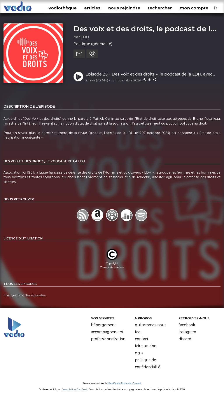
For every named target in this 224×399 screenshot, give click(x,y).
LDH (85, 37)
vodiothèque (63, 8)
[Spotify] (141, 221)
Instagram (187, 332)
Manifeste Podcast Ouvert (124, 383)
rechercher (160, 8)
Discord (185, 339)
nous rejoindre (124, 8)
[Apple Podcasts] (112, 221)
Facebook (187, 325)
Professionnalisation (108, 339)
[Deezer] (127, 221)
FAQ (138, 332)
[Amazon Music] (97, 221)
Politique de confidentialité (147, 363)
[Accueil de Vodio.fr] (18, 11)
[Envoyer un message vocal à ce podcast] (92, 53)
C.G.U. (139, 353)
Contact (142, 339)
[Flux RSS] (83, 221)
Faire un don (145, 346)
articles (92, 8)
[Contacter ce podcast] (79, 53)
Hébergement (103, 325)
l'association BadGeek (74, 389)
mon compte (194, 8)
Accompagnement (107, 332)
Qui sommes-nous (150, 325)
